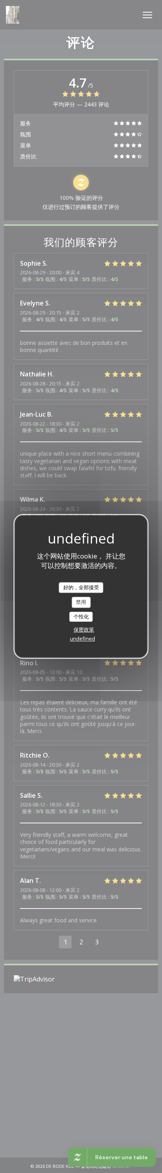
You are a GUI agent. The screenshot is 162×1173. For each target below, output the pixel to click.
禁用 (81, 601)
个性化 (81, 616)
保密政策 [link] (84, 629)
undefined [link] (82, 638)
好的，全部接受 (81, 587)
